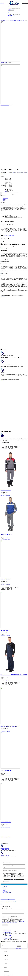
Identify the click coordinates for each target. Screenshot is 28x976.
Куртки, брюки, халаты (18, 20)
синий (5, 235)
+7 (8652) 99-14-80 (11, 9)
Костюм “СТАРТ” (6, 579)
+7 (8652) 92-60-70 (7, 935)
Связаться (3, 296)
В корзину (3, 195)
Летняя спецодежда (8, 20)
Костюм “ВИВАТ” (6, 490)
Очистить (7, 191)
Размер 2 (3, 185)
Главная (2, 20)
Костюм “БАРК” (5, 630)
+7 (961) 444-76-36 (11, 15)
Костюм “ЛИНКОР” (6, 770)
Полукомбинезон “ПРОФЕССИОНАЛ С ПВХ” (14, 675)
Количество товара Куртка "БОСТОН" (10, 192)
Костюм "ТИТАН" (5, 62)
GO (1, 903)
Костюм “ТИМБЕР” (6, 534)
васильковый (11, 235)
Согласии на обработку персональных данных (14, 879)
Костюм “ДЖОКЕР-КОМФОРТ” (10, 726)
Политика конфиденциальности (8, 899)
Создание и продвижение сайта (8, 901)
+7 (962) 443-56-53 (11, 10)
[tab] (15, 198)
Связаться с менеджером (6, 836)
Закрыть (2, 942)
